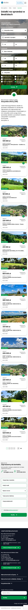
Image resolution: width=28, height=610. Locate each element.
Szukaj (13, 87)
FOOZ (25, 603)
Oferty (10, 8)
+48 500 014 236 (9, 558)
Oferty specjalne (7, 79)
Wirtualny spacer (7, 76)
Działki (14, 8)
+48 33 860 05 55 (21, 472)
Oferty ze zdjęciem (8, 81)
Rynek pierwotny (21, 79)
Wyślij (13, 515)
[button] (24, 130)
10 (18, 448)
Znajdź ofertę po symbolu (7, 590)
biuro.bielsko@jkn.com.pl (13, 560)
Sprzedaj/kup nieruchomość (20, 3)
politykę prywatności (13, 510)
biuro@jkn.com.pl (8, 472)
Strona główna (4, 8)
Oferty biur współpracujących (21, 82)
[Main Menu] (25, 2)
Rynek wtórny (20, 76)
